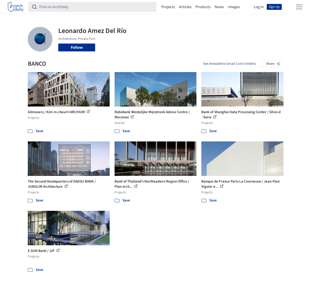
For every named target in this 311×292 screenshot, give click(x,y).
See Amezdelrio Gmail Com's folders (229, 63)
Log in (259, 7)
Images (234, 7)
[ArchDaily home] (16, 7)
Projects (168, 7)
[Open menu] (299, 7)
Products (203, 7)
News (219, 7)
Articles (185, 7)
